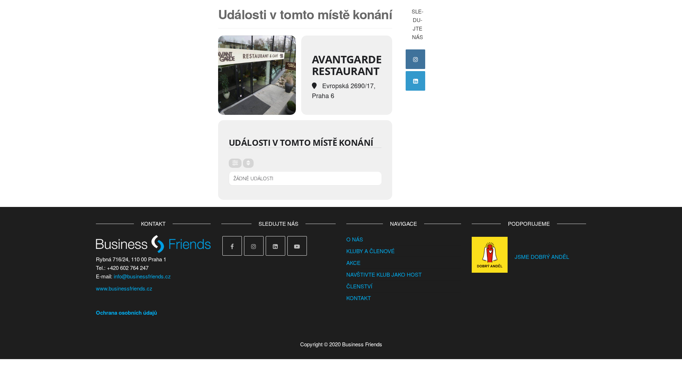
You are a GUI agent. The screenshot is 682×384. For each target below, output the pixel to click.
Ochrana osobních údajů (126, 312)
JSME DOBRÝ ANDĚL (542, 256)
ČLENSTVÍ (359, 286)
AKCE (353, 262)
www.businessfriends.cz (124, 288)
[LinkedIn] (415, 81)
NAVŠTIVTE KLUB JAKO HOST (384, 274)
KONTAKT (358, 298)
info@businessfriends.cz (142, 276)
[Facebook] (232, 246)
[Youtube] (297, 246)
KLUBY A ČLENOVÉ (370, 251)
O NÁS (354, 239)
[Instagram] (415, 59)
